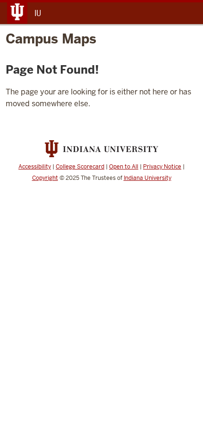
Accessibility (34, 166)
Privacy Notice (162, 166)
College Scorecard (80, 166)
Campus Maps (51, 38)
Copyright (45, 178)
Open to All (123, 166)
